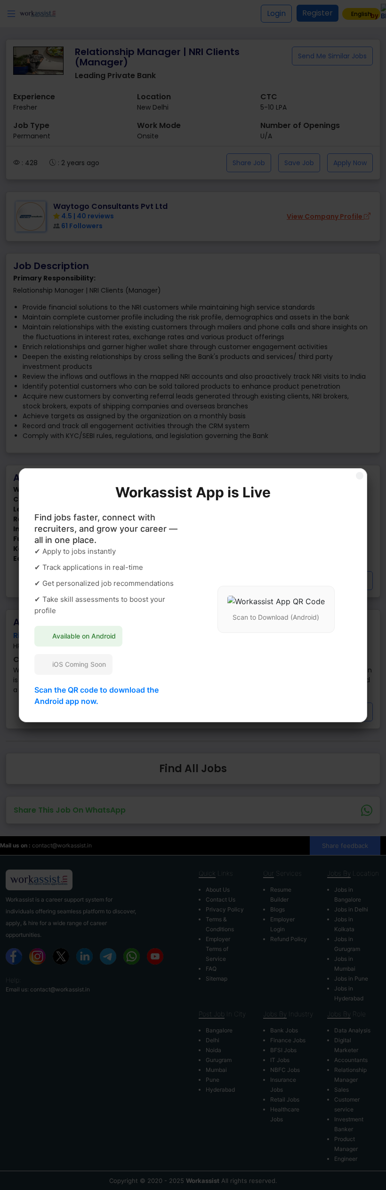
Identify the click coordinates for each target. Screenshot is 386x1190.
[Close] (359, 475)
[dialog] (193, 595)
